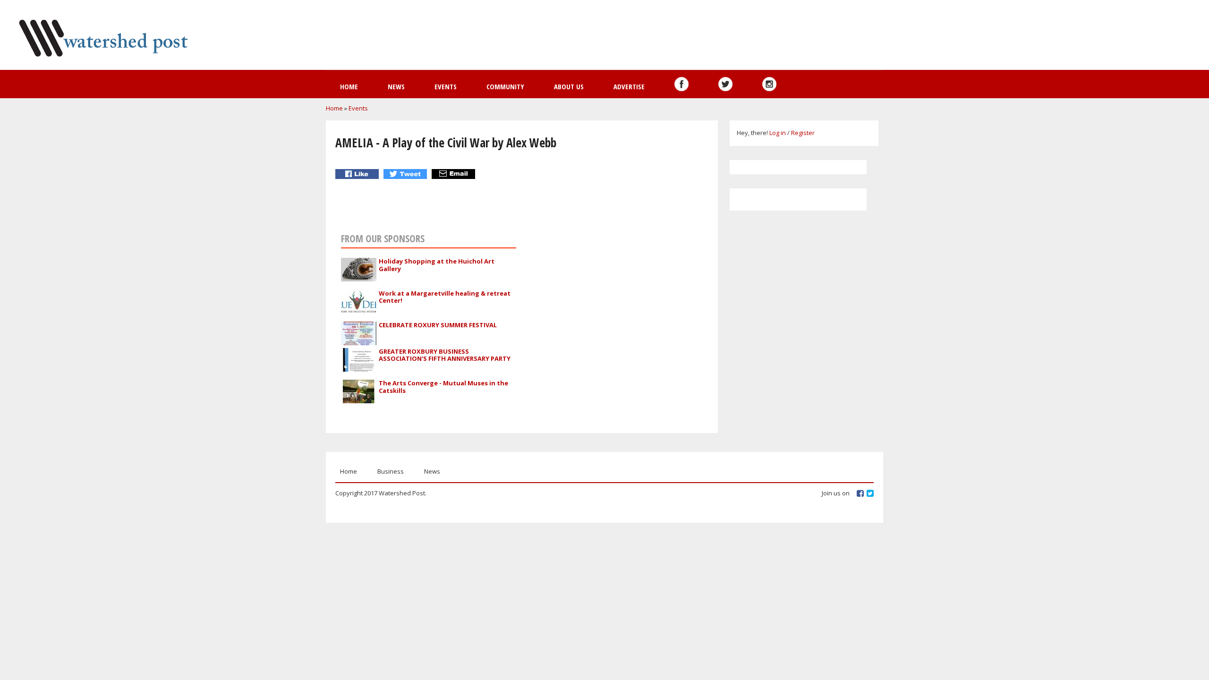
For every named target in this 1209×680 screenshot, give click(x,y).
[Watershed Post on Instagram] (769, 84)
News (396, 86)
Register (803, 132)
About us (569, 86)
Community (505, 86)
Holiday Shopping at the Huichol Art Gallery (436, 265)
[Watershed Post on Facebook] (681, 84)
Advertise (629, 86)
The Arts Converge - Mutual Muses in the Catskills (443, 387)
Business (390, 471)
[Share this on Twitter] (406, 174)
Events (445, 86)
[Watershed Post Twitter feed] (725, 84)
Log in (777, 132)
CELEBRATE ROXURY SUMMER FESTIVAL (438, 325)
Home (349, 86)
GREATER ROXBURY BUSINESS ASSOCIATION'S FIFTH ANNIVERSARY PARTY (445, 355)
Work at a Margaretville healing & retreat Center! (445, 297)
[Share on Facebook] (358, 174)
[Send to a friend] (454, 174)
